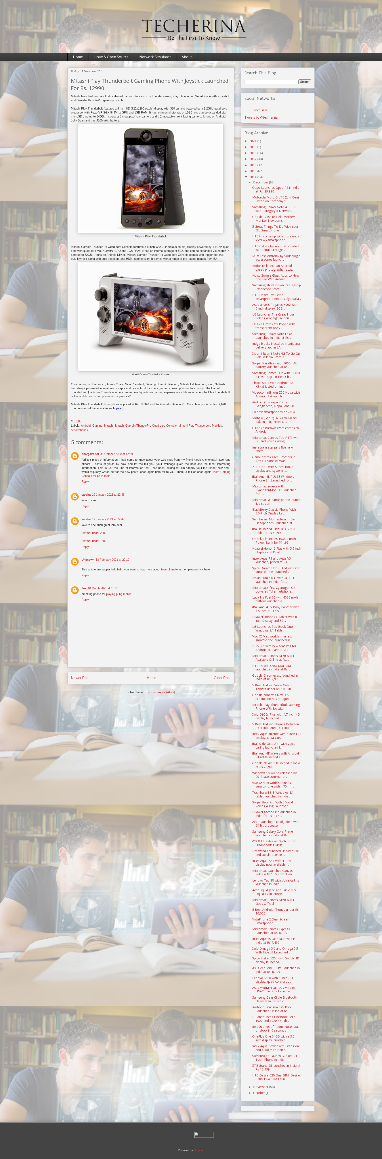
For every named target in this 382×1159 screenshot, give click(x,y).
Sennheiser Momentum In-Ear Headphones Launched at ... (273, 521)
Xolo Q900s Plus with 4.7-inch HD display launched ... (276, 716)
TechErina (260, 110)
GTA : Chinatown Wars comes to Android (275, 430)
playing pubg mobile (119, 594)
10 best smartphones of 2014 (273, 412)
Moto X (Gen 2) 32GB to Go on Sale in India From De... (274, 420)
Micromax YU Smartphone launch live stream (276, 502)
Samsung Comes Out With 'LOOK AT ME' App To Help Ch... (276, 375)
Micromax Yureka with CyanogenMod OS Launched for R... (274, 490)
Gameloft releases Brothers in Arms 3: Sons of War (273, 459)
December (261, 182)
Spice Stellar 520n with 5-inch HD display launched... (275, 960)
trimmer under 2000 (94, 533)
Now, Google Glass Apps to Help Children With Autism (275, 277)
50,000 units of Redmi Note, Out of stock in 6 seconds (275, 1028)
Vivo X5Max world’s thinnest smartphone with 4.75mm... (273, 785)
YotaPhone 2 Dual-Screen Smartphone (270, 921)
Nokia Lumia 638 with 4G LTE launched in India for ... (273, 580)
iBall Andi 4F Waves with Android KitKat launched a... (275, 755)
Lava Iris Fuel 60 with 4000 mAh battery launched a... (275, 599)
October (259, 1093)
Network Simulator (155, 56)
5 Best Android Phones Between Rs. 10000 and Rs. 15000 (275, 726)
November (261, 1087)
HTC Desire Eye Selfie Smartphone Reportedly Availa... (276, 297)
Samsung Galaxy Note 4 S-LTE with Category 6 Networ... (274, 209)
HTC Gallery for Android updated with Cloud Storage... (275, 248)
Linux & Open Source (111, 56)
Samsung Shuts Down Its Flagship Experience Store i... (276, 287)
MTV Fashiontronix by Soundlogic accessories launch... (276, 258)
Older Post (222, 678)
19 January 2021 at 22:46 (108, 494)
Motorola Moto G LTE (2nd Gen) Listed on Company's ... (275, 199)
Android (86, 425)
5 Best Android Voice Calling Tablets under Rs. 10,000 (272, 687)
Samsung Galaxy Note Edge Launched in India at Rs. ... (272, 336)
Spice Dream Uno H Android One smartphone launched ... (275, 570)
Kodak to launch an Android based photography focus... (273, 267)
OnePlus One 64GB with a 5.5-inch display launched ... (274, 1038)
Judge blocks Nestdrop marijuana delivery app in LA (276, 345)
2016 (253, 165)
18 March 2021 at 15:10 (103, 588)
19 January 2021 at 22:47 (108, 519)
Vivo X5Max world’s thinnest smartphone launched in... (272, 638)
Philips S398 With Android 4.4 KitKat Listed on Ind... (273, 385)
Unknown (88, 559)
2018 (253, 153)
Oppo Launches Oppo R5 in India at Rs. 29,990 (275, 189)
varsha (86, 494)
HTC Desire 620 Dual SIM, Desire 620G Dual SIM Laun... (276, 1077)
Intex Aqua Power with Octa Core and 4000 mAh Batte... (276, 1048)
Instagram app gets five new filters (272, 449)
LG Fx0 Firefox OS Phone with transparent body (273, 326)
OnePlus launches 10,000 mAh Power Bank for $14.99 (274, 541)
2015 (253, 171)
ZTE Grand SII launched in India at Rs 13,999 (276, 1067)
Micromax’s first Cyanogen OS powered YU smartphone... (273, 589)
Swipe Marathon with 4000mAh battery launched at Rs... (274, 365)
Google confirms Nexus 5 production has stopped (271, 697)
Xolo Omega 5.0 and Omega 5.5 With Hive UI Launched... (275, 950)
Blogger (198, 1150)
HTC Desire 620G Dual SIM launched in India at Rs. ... (271, 668)
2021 (253, 141)
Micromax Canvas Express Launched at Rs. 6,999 (271, 931)
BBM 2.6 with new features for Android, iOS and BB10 (274, 648)
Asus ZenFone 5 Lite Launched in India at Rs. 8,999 (276, 970)
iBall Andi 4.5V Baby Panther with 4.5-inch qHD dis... (275, 609)
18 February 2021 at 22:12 (112, 559)
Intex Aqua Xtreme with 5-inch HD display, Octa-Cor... (276, 736)
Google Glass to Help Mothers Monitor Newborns (274, 219)
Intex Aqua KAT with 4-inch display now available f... (271, 862)
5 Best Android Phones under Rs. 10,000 (275, 911)
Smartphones (79, 430)
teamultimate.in (171, 569)
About (187, 56)
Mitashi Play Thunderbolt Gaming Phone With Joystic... (276, 706)
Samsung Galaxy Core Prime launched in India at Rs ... (272, 833)
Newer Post (80, 678)
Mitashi (108, 425)
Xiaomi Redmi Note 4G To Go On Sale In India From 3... (276, 355)
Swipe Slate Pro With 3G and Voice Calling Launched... (272, 804)
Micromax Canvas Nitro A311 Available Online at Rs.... (273, 658)
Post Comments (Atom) (160, 692)
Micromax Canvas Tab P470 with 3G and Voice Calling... (275, 439)
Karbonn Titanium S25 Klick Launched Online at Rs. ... (271, 1009)
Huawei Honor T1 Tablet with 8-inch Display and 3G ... (275, 619)
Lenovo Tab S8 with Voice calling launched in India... (275, 882)
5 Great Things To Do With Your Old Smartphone (275, 228)
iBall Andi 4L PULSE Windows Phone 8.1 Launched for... (273, 478)
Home (78, 56)
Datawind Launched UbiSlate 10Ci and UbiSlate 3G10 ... (276, 853)
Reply (85, 481)
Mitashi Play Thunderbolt (194, 425)
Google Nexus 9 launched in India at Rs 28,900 (276, 765)
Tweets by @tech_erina (261, 117)
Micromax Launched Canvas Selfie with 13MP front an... (273, 872)
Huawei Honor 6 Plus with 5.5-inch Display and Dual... (276, 550)
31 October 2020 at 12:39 (116, 454)
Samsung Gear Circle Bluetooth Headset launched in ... (274, 999)
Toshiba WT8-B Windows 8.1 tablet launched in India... (273, 794)
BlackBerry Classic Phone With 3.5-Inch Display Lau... (274, 511)
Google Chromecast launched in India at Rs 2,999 (275, 677)
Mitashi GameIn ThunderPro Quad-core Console (146, 425)
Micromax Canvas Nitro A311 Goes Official (273, 902)
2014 (253, 177)
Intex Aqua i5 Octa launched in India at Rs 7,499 (274, 941)
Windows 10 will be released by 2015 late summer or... (274, 775)
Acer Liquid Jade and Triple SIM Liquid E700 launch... (274, 892)
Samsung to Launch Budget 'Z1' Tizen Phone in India (275, 1058)
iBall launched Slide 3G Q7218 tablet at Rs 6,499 (273, 531)
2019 (253, 147)
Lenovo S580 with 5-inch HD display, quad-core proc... (272, 980)
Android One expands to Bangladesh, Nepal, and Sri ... (274, 404)
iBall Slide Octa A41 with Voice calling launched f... (273, 745)
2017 (253, 159)
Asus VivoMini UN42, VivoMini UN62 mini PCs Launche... (273, 989)
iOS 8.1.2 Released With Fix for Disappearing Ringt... (274, 843)
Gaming (97, 425)
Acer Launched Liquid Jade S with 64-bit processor (275, 824)
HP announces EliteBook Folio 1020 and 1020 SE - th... (274, 1019)
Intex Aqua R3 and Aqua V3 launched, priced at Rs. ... (271, 560)
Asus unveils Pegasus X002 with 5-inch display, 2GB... (275, 306)
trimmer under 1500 (94, 541)
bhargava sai (90, 454)
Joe (84, 588)
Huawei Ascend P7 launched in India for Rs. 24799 (274, 814)
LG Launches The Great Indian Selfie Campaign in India (274, 316)
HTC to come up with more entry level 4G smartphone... (276, 238)
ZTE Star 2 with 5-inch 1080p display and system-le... (272, 469)
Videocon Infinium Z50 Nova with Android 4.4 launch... (276, 394)
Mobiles (217, 425)
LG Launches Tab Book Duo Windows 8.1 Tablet (272, 628)
